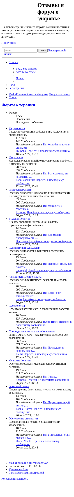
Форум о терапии (18, 105)
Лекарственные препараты (25, 276)
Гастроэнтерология (20, 189)
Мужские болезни (20, 360)
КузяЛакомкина (25, 179)
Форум (19, 10)
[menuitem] (26, 68)
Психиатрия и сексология (24, 247)
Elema (19, 354)
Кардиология (17, 128)
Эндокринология (19, 218)
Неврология (16, 157)
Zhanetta (21, 379)
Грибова (21, 150)
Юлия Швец (50, 321)
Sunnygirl (21, 270)
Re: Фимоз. (50, 376)
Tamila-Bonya (24, 408)
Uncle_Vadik (23, 441)
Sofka (19, 299)
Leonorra (21, 212)
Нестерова (22, 241)
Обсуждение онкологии (23, 418)
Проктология (17, 305)
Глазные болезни (19, 386)
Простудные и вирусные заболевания (32, 331)
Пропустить (8, 42)
